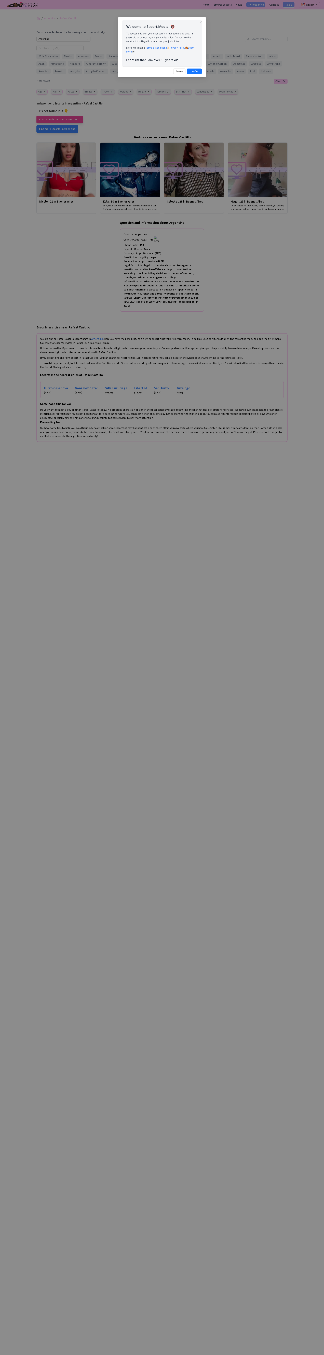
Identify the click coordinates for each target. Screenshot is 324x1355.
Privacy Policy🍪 (179, 47)
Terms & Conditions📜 (157, 47)
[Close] (201, 21)
